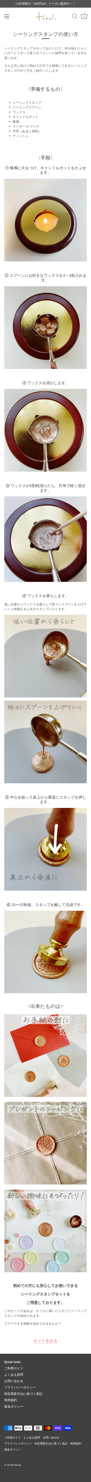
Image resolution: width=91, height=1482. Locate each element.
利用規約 (10, 1400)
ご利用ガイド (13, 1368)
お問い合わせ (13, 1381)
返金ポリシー (13, 1406)
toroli (17, 1465)
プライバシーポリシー (20, 1387)
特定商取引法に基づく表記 (23, 1394)
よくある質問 (13, 1375)
